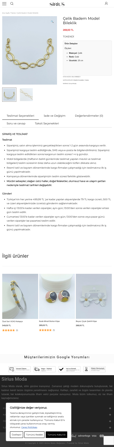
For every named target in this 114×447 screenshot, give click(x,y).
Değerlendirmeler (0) (89, 115)
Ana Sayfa (6, 13)
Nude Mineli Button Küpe (49, 321)
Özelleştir (17, 434)
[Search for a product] (12, 4)
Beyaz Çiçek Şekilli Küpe (86, 321)
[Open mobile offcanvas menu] (4, 4)
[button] (52, 22)
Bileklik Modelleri (78, 80)
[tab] (20, 116)
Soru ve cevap (16, 123)
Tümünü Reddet (34, 434)
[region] (38, 422)
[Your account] (106, 4)
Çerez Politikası (29, 427)
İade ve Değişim (54, 115)
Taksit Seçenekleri (47, 123)
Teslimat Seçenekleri (20, 115)
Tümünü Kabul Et (57, 434)
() (17, 330)
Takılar (13, 13)
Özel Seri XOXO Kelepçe (12, 321)
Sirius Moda (72, 83)
